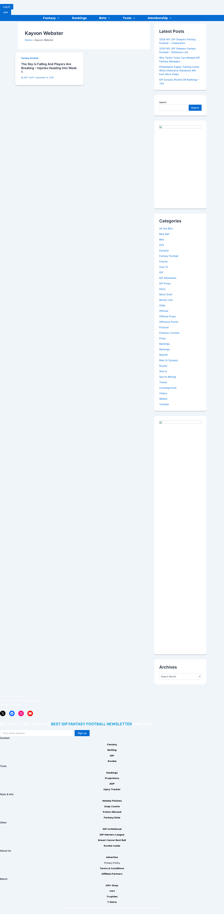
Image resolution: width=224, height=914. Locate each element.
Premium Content (169, 332)
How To (163, 266)
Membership (158, 18)
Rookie (163, 365)
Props (162, 338)
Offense (163, 310)
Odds (162, 305)
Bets (103, 18)
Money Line (165, 299)
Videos (163, 393)
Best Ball (164, 234)
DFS (161, 244)
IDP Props (165, 283)
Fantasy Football (29, 58)
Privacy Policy (112, 862)
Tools (127, 18)
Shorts (163, 371)
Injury (162, 288)
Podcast (164, 327)
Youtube (164, 404)
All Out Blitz (166, 228)
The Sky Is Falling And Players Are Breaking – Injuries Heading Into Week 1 (49, 68)
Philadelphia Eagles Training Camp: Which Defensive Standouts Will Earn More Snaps (179, 70)
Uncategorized (167, 387)
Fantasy (49, 18)
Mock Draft (165, 294)
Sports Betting (167, 376)
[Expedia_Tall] (180, 164)
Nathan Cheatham (10, 704)
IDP (161, 272)
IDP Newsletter (167, 277)
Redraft (163, 354)
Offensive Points (168, 321)
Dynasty (164, 250)
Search (162, 102)
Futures (163, 261)
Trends (163, 382)
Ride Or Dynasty (168, 360)
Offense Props (167, 316)
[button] (6, 6)
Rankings (79, 18)
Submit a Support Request (80, 907)
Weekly (163, 398)
